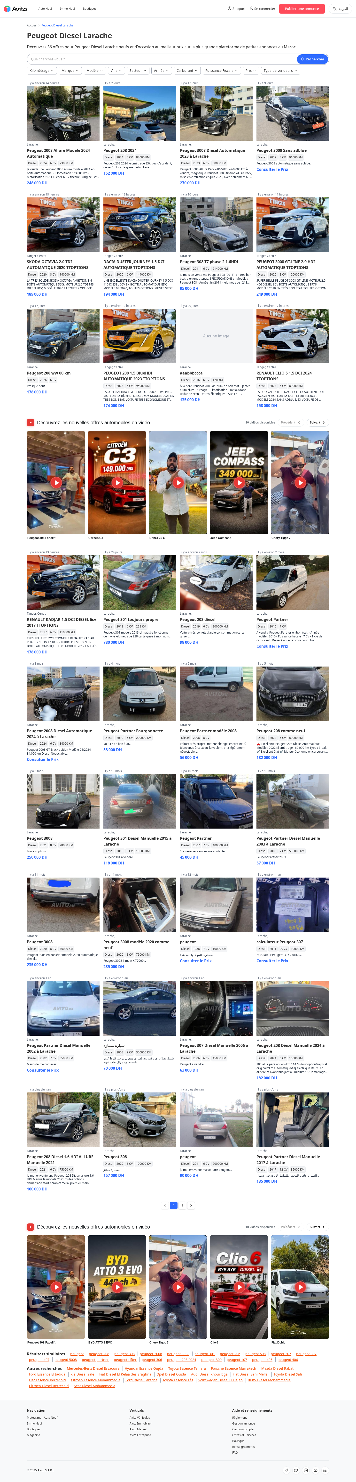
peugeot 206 (230, 1354)
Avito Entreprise (140, 1435)
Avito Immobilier (141, 1423)
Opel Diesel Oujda (171, 1374)
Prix (249, 70)
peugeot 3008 (178, 1354)
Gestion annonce (243, 1423)
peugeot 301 (204, 1354)
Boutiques (89, 9)
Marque (68, 70)
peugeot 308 (124, 1354)
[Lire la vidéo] (56, 483)
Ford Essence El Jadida (47, 1374)
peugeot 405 (262, 1359)
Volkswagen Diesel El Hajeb (220, 1380)
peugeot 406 (288, 1359)
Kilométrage (39, 70)
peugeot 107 (237, 1359)
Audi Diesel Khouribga (209, 1374)
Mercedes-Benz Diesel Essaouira (93, 1368)
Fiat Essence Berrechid (47, 1380)
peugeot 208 (99, 1354)
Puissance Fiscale (219, 70)
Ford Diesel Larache (141, 1380)
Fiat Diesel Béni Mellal (251, 1374)
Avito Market (138, 1429)
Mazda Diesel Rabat (277, 1368)
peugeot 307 (306, 1354)
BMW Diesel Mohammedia (269, 1380)
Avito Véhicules (140, 1418)
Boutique (238, 1441)
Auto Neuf (45, 9)
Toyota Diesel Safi (288, 1374)
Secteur (136, 70)
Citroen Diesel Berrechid (49, 1386)
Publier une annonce (302, 8)
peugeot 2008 (151, 1354)
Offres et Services (244, 1435)
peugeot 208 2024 (181, 1359)
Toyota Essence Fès (178, 1380)
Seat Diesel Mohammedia (94, 1386)
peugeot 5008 (65, 1359)
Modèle (92, 70)
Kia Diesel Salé (82, 1374)
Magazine (33, 1435)
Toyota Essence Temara (187, 1368)
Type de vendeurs (278, 70)
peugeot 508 (255, 1354)
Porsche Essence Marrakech (233, 1368)
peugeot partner (95, 1359)
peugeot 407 (39, 1359)
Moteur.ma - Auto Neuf (42, 1418)
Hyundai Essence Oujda (144, 1368)
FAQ (235, 1452)
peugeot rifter (125, 1359)
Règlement (239, 1418)
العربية (343, 8)
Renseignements (243, 1447)
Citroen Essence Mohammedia (95, 1380)
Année (159, 70)
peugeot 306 (152, 1359)
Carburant (185, 70)
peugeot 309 (211, 1359)
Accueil (32, 25)
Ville (114, 70)
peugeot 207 (281, 1354)
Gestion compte (243, 1429)
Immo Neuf (67, 9)
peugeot (77, 1354)
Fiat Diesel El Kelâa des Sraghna (125, 1374)
